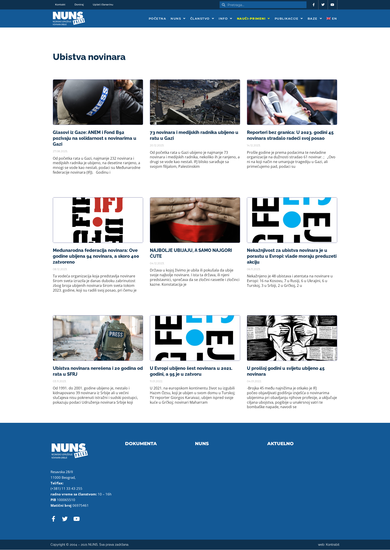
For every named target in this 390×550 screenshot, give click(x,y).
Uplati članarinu (103, 4)
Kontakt (60, 4)
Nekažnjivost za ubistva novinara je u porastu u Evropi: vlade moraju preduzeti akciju (292, 256)
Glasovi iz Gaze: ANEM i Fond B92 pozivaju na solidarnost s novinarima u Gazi (94, 138)
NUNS (176, 18)
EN (334, 18)
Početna (157, 18)
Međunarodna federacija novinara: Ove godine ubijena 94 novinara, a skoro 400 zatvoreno (96, 256)
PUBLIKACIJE (287, 18)
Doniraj (79, 4)
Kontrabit (332, 544)
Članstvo (200, 18)
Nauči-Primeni (251, 18)
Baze (313, 18)
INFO (223, 18)
